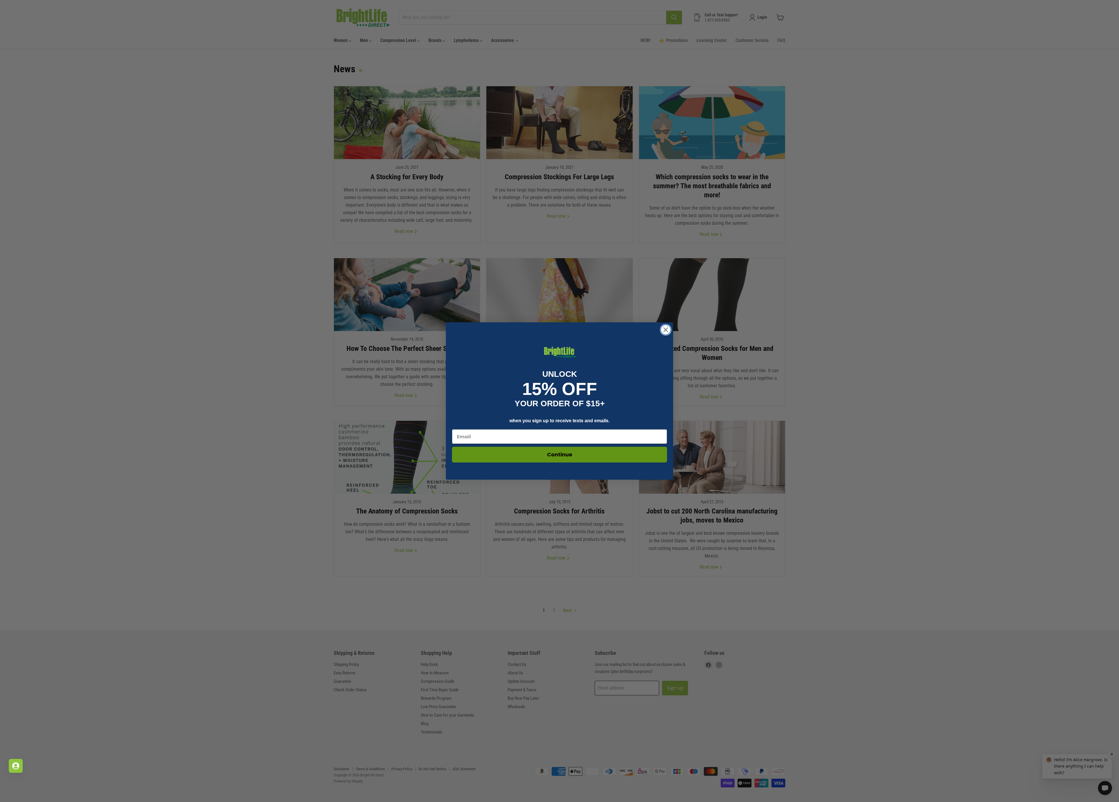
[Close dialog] (666, 330)
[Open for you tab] (16, 766)
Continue (559, 454)
